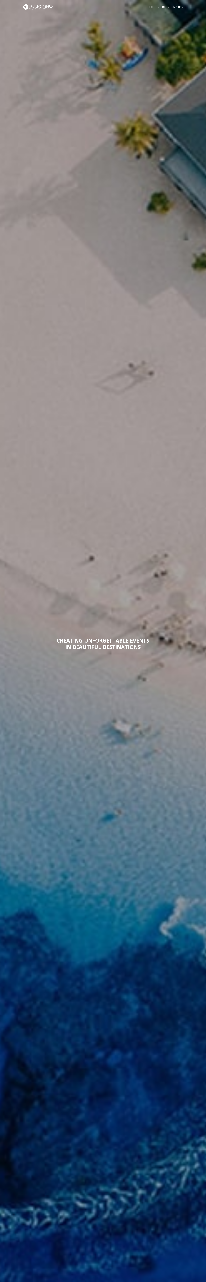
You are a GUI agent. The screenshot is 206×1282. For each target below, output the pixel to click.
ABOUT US (163, 7)
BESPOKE (150, 7)
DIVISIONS (177, 7)
